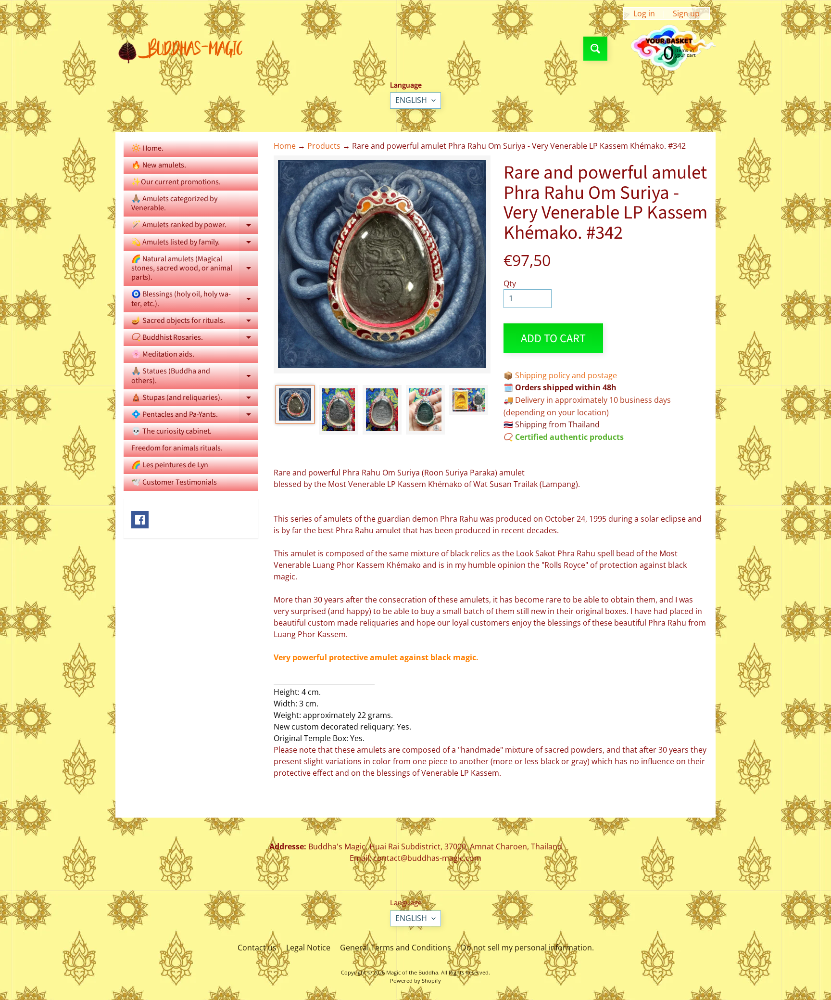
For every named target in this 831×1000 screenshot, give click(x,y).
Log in (644, 13)
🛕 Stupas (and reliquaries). (194, 399)
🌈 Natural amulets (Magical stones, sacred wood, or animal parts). (194, 268)
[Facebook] (140, 519)
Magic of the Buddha (412, 972)
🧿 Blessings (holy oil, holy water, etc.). (194, 299)
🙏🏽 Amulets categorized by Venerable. (174, 203)
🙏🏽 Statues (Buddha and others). (194, 376)
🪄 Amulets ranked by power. (194, 226)
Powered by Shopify (415, 980)
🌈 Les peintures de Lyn (169, 465)
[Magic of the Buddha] (183, 48)
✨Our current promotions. (176, 182)
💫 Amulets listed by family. (194, 244)
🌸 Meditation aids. (162, 354)
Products (323, 146)
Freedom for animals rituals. (177, 448)
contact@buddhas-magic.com (427, 858)
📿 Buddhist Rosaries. (194, 339)
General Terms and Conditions (395, 947)
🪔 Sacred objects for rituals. (194, 322)
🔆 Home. (147, 148)
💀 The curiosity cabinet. (171, 431)
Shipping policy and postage (566, 375)
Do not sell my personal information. (527, 947)
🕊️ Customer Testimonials (174, 482)
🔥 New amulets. (158, 165)
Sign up (686, 13)
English (411, 100)
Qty (510, 283)
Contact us (257, 947)
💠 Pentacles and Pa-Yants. (194, 416)
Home (285, 146)
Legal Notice (308, 947)
